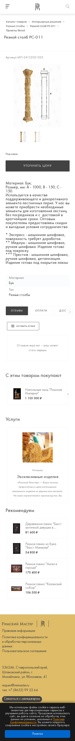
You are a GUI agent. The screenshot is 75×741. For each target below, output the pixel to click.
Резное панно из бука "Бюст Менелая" (40, 546)
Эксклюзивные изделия (37, 477)
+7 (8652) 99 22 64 (23, 690)
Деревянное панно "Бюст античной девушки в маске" (43, 527)
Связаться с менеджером (22, 699)
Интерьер (37, 470)
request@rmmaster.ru (15, 685)
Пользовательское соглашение (24, 651)
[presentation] (70, 311)
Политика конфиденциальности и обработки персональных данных (25, 642)
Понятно (37, 733)
